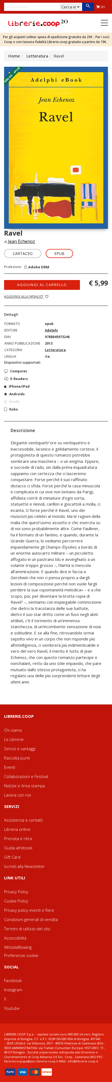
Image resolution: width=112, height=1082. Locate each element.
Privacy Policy (16, 891)
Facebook (13, 980)
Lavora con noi (17, 795)
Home (14, 56)
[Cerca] (88, 7)
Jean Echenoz (21, 241)
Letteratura (37, 56)
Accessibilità (15, 938)
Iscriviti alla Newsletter (24, 866)
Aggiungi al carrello (42, 284)
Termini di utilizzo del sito (27, 928)
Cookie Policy (16, 901)
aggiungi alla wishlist (24, 296)
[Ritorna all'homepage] (38, 22)
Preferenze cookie (21, 955)
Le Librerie (14, 739)
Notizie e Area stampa (24, 785)
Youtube (12, 1008)
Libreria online (17, 829)
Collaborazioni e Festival (26, 776)
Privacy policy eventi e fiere (29, 910)
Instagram (13, 989)
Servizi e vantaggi (19, 748)
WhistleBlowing (18, 947)
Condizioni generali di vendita (31, 919)
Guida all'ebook (18, 847)
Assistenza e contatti (23, 820)
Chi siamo (13, 730)
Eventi (9, 767)
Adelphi (51, 330)
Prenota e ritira (18, 838)
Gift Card (12, 857)
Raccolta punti (17, 758)
